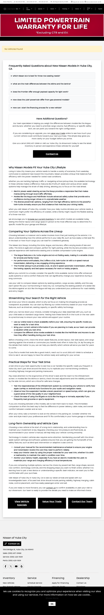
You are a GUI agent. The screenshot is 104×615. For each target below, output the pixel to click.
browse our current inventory (41, 219)
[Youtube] (16, 566)
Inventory (9, 578)
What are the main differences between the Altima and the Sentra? (42, 84)
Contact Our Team (82, 501)
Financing (58, 578)
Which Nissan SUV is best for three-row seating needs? (36, 76)
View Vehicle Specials (22, 503)
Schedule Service (35, 583)
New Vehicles (8, 583)
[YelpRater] (21, 566)
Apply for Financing (60, 583)
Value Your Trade (52, 501)
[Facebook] (5, 566)
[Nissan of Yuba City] (10, 8)
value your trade (58, 133)
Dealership (83, 578)
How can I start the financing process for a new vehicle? (37, 107)
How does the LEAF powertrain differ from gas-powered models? (41, 99)
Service (32, 578)
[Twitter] (10, 566)
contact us (51, 487)
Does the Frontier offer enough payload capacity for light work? (40, 92)
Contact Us (52, 153)
